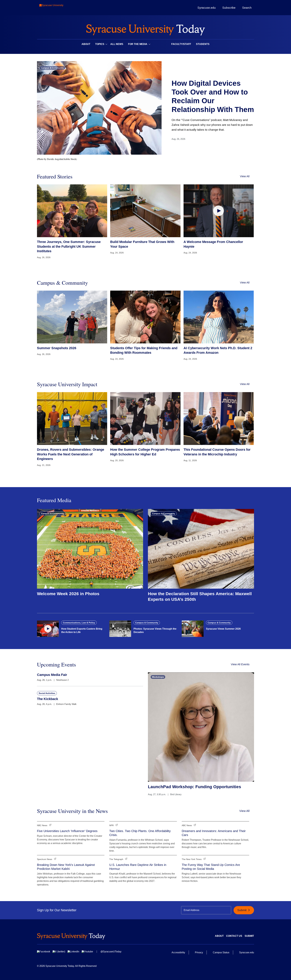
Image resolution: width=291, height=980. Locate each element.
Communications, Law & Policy (79, 622)
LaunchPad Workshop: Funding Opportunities (194, 786)
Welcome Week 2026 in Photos (68, 593)
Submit (242, 910)
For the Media (137, 44)
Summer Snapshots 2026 (56, 348)
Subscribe (229, 7)
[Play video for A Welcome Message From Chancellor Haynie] (219, 210)
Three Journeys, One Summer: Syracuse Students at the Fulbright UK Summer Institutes (69, 246)
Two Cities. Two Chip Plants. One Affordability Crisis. (140, 833)
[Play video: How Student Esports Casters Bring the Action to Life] (48, 629)
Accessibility (178, 952)
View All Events (240, 664)
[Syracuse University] (58, 7)
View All (244, 176)
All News (116, 44)
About (86, 44)
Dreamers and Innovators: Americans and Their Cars (214, 833)
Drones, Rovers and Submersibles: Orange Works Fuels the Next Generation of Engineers (70, 454)
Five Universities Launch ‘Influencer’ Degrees (67, 831)
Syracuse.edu (206, 7)
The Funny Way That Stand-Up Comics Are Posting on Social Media (211, 866)
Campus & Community (52, 68)
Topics (99, 44)
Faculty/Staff (181, 44)
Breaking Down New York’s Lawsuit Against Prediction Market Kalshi (66, 866)
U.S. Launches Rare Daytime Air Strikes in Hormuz (137, 866)
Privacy (199, 952)
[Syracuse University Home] (145, 29)
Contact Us (234, 936)
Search (247, 7)
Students (202, 44)
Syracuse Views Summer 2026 (223, 628)
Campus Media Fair (52, 675)
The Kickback (47, 699)
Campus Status (221, 952)
